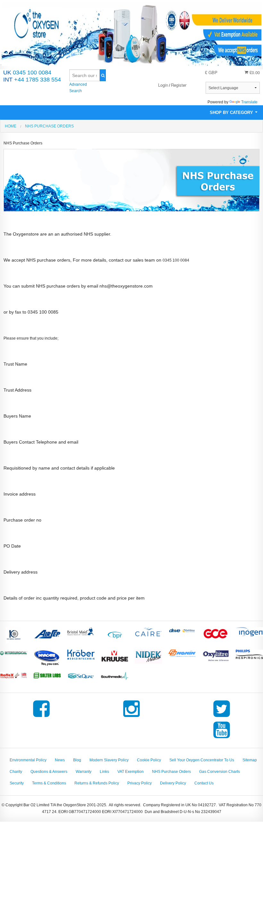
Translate (249, 102)
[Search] (103, 75)
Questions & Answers (48, 771)
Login (163, 85)
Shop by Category (232, 112)
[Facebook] (41, 717)
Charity (16, 771)
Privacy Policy (139, 783)
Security (17, 783)
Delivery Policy (173, 783)
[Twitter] (221, 717)
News (60, 760)
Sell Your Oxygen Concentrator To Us (201, 760)
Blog (77, 760)
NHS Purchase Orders (171, 771)
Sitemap (249, 760)
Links (104, 771)
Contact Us (204, 783)
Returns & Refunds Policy (96, 783)
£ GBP (211, 72)
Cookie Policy (149, 760)
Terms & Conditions (49, 783)
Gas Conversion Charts (219, 771)
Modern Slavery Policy (109, 760)
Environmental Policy (28, 760)
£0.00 (254, 72)
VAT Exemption (130, 771)
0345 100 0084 (27, 72)
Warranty (83, 771)
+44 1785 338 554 (32, 79)
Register (178, 85)
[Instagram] (131, 717)
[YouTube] (221, 738)
